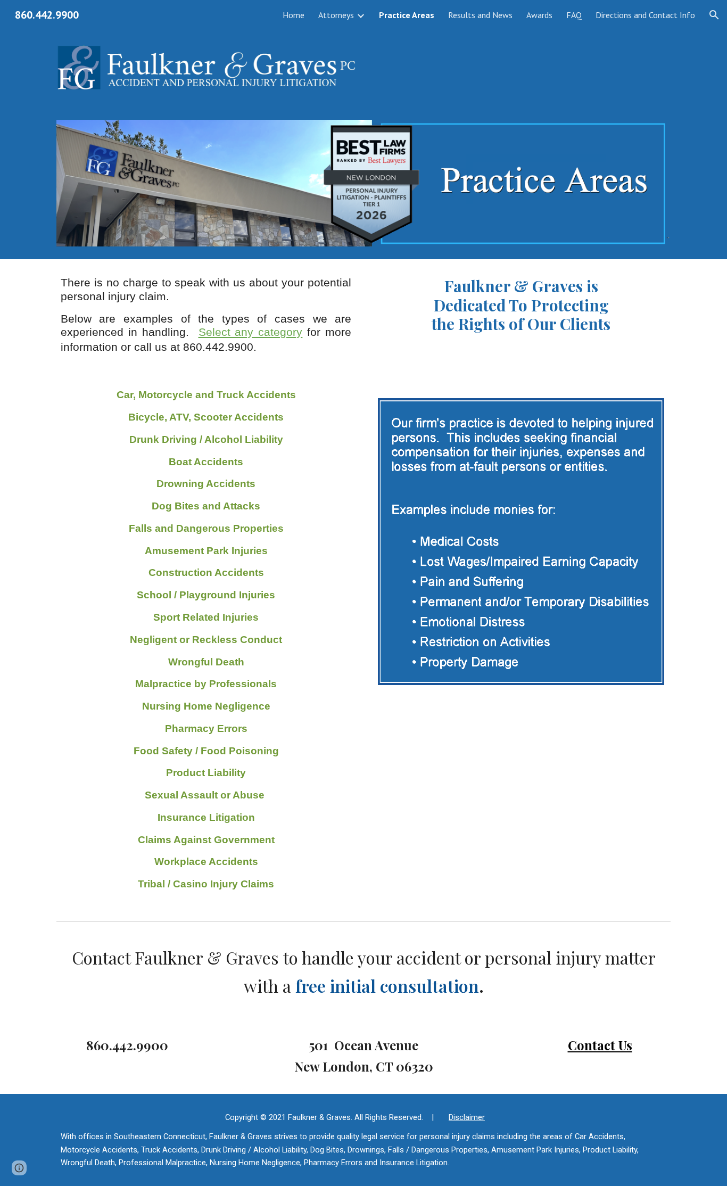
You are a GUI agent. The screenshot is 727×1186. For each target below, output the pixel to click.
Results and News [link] (480, 15)
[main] (206, 315)
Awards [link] (539, 15)
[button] (714, 15)
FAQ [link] (574, 15)
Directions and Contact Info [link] (645, 15)
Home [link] (293, 15)
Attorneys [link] (336, 15)
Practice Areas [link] (406, 15)
